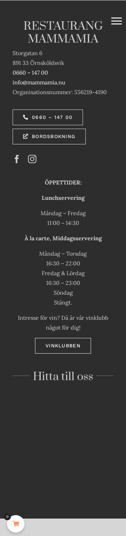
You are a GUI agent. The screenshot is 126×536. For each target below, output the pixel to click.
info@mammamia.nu (39, 82)
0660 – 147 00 (30, 72)
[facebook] (17, 159)
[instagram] (32, 159)
